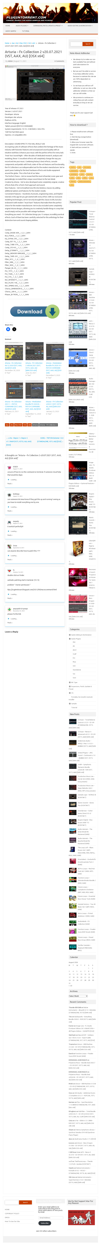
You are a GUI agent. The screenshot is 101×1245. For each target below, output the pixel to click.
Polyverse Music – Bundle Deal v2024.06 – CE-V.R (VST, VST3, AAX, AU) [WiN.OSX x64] (81, 1077)
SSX (74, 666)
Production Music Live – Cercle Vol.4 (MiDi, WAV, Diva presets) (86, 778)
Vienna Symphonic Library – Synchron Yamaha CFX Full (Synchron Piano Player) (82, 1132)
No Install (87, 167)
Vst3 (74, 678)
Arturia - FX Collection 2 (48, 425)
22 (89, 977)
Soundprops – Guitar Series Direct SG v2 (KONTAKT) (85, 813)
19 (77, 977)
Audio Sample (11, 31)
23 (93, 977)
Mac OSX (23, 43)
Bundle (89, 174)
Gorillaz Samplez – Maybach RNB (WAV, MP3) (85, 947)
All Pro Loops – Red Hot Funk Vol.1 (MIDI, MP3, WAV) (86, 871)
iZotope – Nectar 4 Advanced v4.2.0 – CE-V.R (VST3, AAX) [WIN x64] (86, 734)
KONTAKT (74, 174)
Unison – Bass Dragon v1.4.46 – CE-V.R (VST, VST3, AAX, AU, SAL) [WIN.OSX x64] (82, 1145)
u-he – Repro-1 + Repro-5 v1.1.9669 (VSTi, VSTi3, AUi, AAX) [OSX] (18, 441)
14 (85, 974)
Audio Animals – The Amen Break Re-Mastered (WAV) (85, 831)
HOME (7, 1209)
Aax (13, 43)
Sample (74, 703)
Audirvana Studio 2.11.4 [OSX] (85, 1139)
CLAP (74, 654)
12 (77, 974)
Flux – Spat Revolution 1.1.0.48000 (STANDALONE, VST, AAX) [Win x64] (82, 1104)
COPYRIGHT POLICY (12, 1213)
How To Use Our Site (12, 1221)
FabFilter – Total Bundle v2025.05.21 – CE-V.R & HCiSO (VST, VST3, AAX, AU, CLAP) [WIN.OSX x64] (82, 1113)
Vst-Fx (73, 167)
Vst (29, 43)
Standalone (77, 670)
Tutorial (25, 31)
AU (17, 43)
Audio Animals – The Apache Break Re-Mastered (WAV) (85, 840)
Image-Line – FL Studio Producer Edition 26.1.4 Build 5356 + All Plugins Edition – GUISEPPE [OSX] (81, 1028)
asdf (70, 1161)
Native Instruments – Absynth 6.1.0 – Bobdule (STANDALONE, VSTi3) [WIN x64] (82, 1010)
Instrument (74, 170)
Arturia (35, 425)
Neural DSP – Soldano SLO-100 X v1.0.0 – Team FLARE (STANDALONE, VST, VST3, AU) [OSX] (82, 1037)
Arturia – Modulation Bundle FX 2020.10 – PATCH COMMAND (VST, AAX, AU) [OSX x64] (54, 368)
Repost (73, 181)
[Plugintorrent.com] (50, 22)
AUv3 (74, 650)
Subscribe (45, 1223)
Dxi (74, 658)
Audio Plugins (21, 25)
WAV (85, 177)
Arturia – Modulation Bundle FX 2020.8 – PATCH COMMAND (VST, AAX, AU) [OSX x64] (33, 406)
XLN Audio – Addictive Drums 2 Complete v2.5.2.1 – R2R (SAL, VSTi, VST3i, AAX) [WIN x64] (82, 1095)
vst (79, 167)
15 (89, 974)
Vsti (78, 177)
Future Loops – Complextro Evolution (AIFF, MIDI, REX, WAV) (85, 889)
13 (81, 974)
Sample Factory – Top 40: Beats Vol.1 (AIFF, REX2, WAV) (87, 906)
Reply (9, 483)
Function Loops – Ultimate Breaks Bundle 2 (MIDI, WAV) (87, 880)
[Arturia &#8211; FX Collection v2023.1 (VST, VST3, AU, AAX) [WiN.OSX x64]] (55, 390)
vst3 (72, 177)
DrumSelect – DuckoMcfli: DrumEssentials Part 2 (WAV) (87, 861)
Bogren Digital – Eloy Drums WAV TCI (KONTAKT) (92, 501)
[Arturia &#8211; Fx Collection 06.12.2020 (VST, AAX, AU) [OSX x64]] (14, 351)
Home (8, 25)
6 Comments (59, 61)
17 (69, 977)
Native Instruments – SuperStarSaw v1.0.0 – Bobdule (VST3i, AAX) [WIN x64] (80, 1179)
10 (69, 974)
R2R (82, 174)
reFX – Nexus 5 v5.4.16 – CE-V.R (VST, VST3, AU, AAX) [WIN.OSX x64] (82, 1154)
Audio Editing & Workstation (79, 25)
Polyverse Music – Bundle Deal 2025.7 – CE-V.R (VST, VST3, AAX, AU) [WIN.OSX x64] (82, 1065)
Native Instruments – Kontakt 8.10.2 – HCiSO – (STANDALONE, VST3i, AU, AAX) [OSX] (82, 1170)
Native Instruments (84, 181)
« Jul (70, 986)
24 (69, 980)
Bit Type (74, 682)
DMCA (7, 1217)
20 (81, 977)
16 (93, 974)
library (82, 170)
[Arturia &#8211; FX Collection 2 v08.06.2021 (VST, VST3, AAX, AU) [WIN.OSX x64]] (34, 351)
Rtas (74, 662)
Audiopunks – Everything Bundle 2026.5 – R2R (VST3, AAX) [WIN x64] (82, 1019)
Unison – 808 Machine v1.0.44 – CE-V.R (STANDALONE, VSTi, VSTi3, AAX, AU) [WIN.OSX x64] (82, 1046)
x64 (33, 43)
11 (73, 974)
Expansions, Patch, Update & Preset (47, 25)
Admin (10, 61)
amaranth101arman (20, 609)
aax (91, 177)
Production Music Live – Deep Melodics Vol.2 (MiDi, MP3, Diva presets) (87, 788)
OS (72, 693)
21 (85, 977)
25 (73, 980)
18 (73, 977)
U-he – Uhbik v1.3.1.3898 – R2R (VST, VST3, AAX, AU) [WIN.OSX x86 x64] (81, 1123)
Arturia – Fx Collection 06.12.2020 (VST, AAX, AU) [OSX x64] (13, 365)
